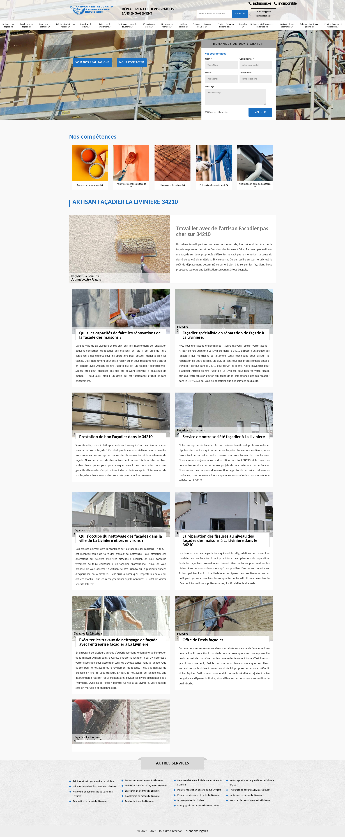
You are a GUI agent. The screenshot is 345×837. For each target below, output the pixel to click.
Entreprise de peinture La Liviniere (142, 791)
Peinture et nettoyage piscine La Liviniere (93, 781)
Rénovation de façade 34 (149, 25)
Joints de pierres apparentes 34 (287, 25)
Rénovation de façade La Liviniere (90, 801)
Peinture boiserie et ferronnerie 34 (333, 25)
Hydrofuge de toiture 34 (86, 25)
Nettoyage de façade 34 (8, 25)
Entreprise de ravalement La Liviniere (144, 780)
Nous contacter (131, 62)
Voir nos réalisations (92, 62)
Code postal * (247, 59)
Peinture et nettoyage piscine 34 (309, 25)
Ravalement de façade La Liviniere (142, 796)
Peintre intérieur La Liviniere (139, 801)
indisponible (261, 3)
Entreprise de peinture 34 (45, 25)
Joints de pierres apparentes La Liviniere (250, 800)
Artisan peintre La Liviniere (190, 800)
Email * (208, 72)
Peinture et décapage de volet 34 (202, 25)
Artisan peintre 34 (183, 25)
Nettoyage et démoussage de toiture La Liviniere (93, 794)
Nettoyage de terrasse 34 (167, 25)
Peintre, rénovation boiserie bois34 (226, 25)
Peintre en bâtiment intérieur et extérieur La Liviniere (199, 782)
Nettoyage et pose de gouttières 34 (127, 25)
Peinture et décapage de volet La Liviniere (198, 795)
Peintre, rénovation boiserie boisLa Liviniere (199, 790)
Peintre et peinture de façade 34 (65, 25)
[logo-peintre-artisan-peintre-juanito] (91, 10)
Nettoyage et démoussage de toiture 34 (262, 25)
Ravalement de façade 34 (26, 25)
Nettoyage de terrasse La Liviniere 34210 (197, 805)
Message (209, 86)
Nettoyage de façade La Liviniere (246, 795)
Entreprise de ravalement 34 (105, 25)
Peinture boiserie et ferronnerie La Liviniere (94, 786)
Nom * (208, 59)
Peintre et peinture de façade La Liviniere (146, 785)
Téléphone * (246, 72)
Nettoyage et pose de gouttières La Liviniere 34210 (252, 782)
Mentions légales (197, 831)
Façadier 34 (243, 25)
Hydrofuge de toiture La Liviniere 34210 (250, 790)
